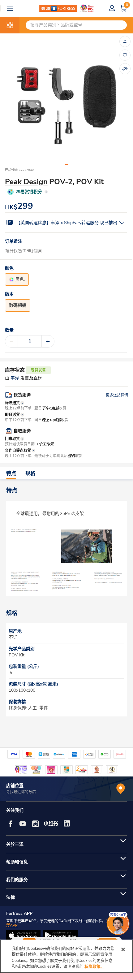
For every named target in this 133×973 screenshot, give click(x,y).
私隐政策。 (94, 966)
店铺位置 (15, 786)
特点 (11, 473)
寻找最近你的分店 (21, 791)
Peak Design (26, 181)
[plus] (48, 341)
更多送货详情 (117, 395)
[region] (66, 956)
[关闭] (123, 949)
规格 (30, 473)
